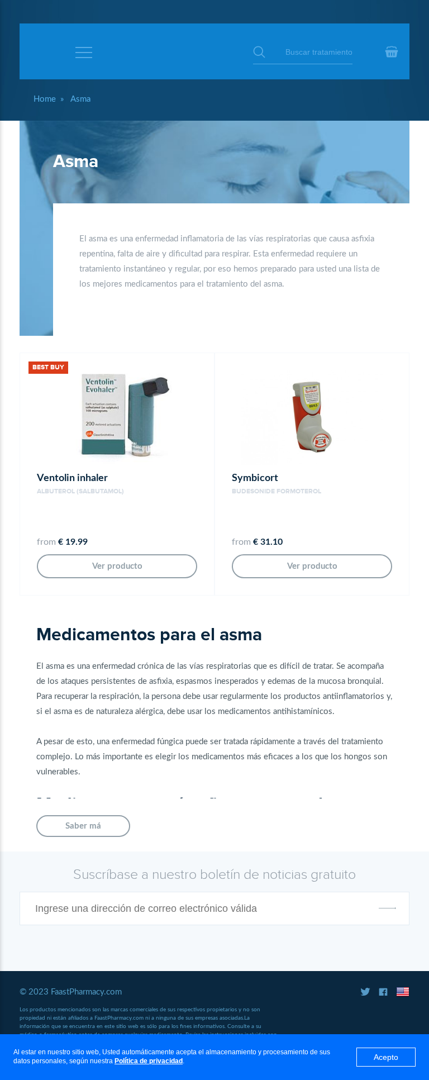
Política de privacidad (149, 1061)
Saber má (83, 826)
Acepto (386, 1057)
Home (45, 99)
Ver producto (117, 566)
